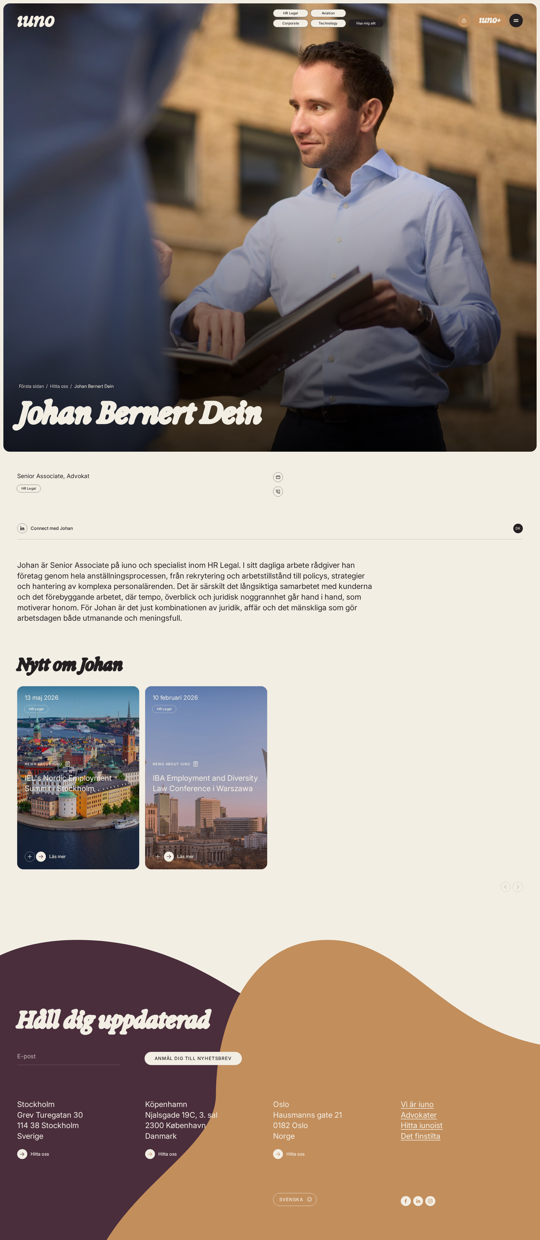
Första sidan (31, 386)
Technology (328, 23)
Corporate (290, 23)
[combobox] (295, 1199)
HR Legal (290, 13)
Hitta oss (59, 386)
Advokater (419, 1115)
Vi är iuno (417, 1104)
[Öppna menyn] (516, 20)
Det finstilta (420, 1136)
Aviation (328, 13)
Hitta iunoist (422, 1125)
